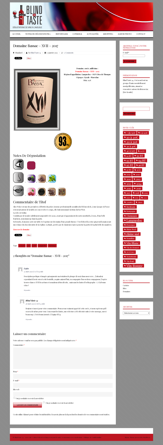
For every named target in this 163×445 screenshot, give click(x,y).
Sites (124, 288)
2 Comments (68, 53)
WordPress (146, 437)
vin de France (130, 252)
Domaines (126, 291)
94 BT (142, 160)
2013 (128, 183)
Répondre (27, 290)
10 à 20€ (22, 246)
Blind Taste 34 (36, 53)
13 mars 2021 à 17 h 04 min (33, 271)
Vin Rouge (52, 246)
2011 (128, 179)
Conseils (77, 34)
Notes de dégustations (38, 34)
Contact (140, 34)
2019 (146, 193)
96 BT (141, 165)
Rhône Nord (131, 229)
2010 (138, 174)
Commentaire (19, 345)
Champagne (131, 216)
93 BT (34, 246)
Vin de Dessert (132, 247)
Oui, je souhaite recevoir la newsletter (60, 403)
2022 (145, 198)
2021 (136, 198)
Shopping (108, 34)
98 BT (139, 170)
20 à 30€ (132, 142)
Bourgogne (130, 211)
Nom (15, 371)
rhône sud (132, 234)
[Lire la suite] (127, 92)
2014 (138, 183)
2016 (138, 188)
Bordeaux (130, 207)
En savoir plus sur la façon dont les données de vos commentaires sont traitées (80, 414)
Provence (130, 225)
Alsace (140, 202)
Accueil (16, 34)
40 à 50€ (130, 150)
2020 (128, 198)
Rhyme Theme (130, 437)
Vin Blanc (132, 243)
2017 (28, 246)
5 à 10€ (144, 132)
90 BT (142, 151)
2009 (128, 174)
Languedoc (42, 246)
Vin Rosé (130, 261)
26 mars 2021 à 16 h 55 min (35, 304)
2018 (137, 193)
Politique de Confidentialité (92, 437)
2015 (128, 188)
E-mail (126, 52)
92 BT (140, 155)
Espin (26, 268)
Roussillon (130, 238)
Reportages (62, 34)
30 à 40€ (131, 146)
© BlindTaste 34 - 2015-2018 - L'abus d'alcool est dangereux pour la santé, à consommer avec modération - (48, 437)
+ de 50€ (130, 132)
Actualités (92, 34)
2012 (138, 179)
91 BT (128, 156)
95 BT (129, 165)
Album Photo (125, 34)
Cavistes (126, 285)
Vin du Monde (131, 257)
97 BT (128, 169)
